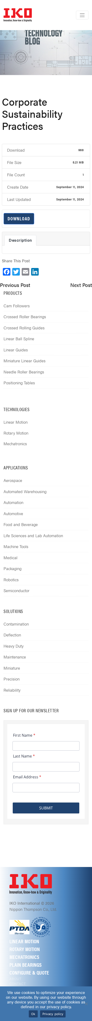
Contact (17, 983)
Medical (10, 557)
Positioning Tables (19, 383)
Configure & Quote (29, 972)
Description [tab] (20, 240)
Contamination (16, 624)
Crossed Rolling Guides (24, 328)
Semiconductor (16, 590)
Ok (33, 1014)
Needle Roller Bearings (24, 372)
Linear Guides (16, 350)
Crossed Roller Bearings (25, 316)
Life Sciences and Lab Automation (33, 535)
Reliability (12, 690)
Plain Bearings (25, 964)
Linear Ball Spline (19, 338)
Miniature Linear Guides (25, 360)
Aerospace (13, 480)
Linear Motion (16, 422)
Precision (12, 679)
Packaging (12, 568)
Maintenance (15, 657)
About (15, 978)
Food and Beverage (21, 524)
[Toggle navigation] (82, 15)
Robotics (11, 579)
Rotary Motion (16, 433)
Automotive (13, 513)
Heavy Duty (14, 646)
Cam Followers (17, 306)
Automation (13, 502)
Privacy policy (52, 1014)
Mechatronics (15, 443)
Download (19, 218)
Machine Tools (16, 546)
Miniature (12, 668)
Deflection (12, 635)
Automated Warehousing (25, 491)
